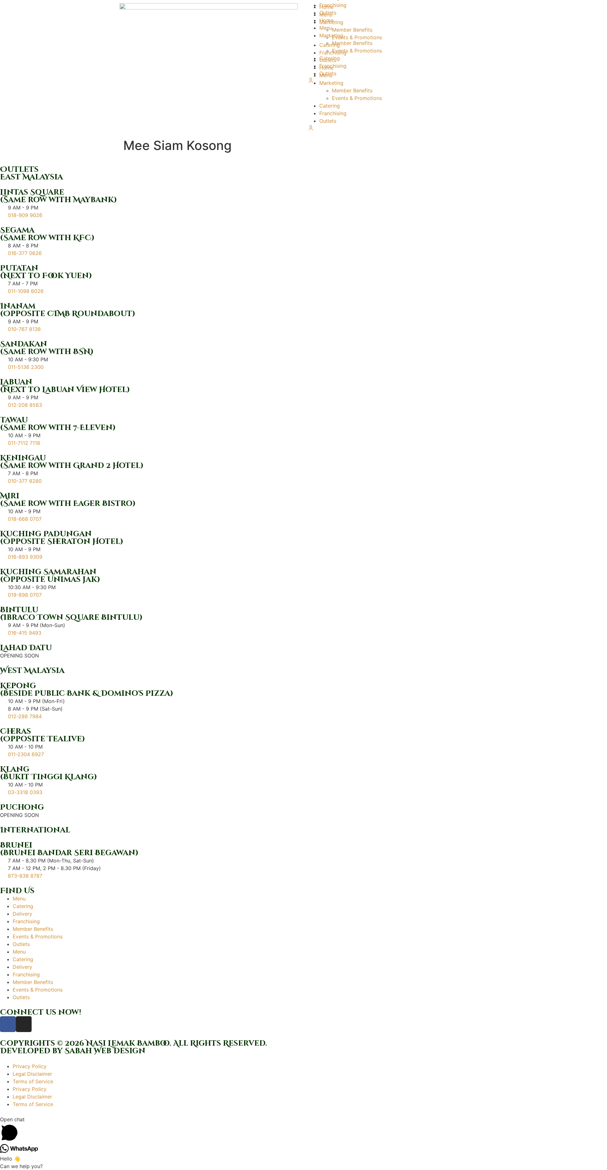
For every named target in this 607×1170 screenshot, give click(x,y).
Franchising (332, 113)
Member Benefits (352, 90)
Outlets (327, 121)
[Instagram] (24, 1024)
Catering (329, 106)
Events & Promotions (357, 98)
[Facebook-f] (8, 1024)
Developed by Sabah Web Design (72, 1051)
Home (326, 20)
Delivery (22, 914)
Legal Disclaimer (32, 1074)
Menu (325, 28)
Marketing (331, 35)
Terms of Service (33, 1081)
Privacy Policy (29, 1066)
